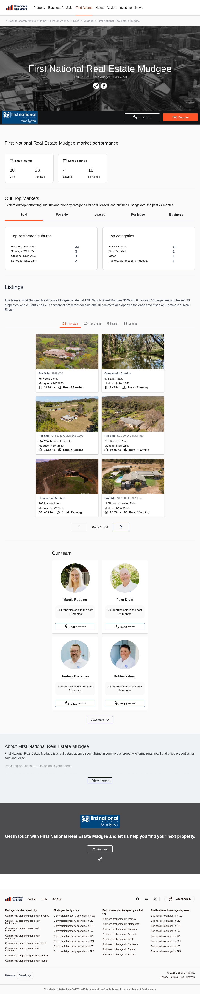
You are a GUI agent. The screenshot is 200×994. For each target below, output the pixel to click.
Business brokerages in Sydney (120, 909)
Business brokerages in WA (166, 926)
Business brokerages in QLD (167, 916)
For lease (138, 215)
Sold (24, 215)
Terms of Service (143, 989)
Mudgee (91, 20)
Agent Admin (183, 889)
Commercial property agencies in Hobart (24, 959)
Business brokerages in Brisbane (120, 919)
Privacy (162, 977)
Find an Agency (62, 20)
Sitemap (190, 977)
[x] (154, 889)
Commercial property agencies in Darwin (24, 952)
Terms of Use (175, 977)
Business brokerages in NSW (167, 906)
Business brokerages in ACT (167, 931)
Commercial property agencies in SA (74, 921)
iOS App (58, 889)
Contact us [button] (100, 855)
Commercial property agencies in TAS (75, 941)
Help (45, 889)
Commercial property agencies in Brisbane (24, 922)
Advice (117, 8)
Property (40, 8)
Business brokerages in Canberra (121, 934)
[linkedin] (145, 889)
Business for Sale (63, 8)
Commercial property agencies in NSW (76, 906)
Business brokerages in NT (166, 936)
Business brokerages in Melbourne (122, 914)
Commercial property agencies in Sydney (24, 907)
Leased (100, 215)
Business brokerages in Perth (118, 929)
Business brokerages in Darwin (119, 939)
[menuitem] (26, 967)
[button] (78, 527)
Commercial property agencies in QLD (75, 916)
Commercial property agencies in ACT (75, 931)
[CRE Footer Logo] (14, 889)
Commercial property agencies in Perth (24, 937)
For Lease (92, 323)
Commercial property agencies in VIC (75, 911)
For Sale (70, 323)
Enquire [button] (183, 117)
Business (176, 215)
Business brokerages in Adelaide (120, 924)
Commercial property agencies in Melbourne (24, 915)
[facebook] (136, 889)
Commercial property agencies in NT (75, 936)
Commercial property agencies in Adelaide (24, 929)
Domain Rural (25, 967)
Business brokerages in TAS (167, 941)
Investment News (138, 8)
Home (44, 20)
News (104, 8)
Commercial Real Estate (17, 8)
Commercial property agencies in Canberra (24, 944)
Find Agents (88, 8)
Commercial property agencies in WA (75, 926)
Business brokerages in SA (166, 921)
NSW (79, 20)
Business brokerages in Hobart (119, 945)
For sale (62, 215)
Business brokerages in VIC (166, 911)
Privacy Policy (120, 989)
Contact (32, 889)
